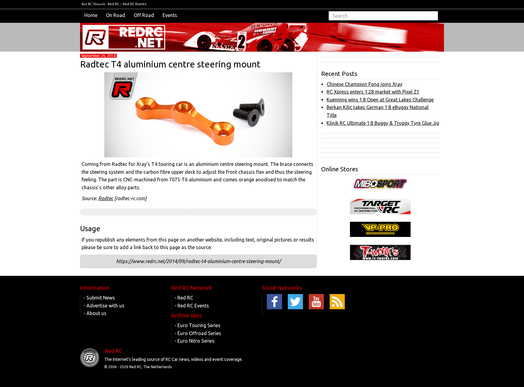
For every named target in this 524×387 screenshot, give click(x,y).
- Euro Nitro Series (194, 341)
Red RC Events (134, 4)
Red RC (113, 4)
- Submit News (99, 297)
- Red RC (183, 297)
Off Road (144, 15)
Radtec (105, 198)
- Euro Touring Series (197, 325)
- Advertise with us (103, 305)
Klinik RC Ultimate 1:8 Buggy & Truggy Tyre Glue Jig (383, 123)
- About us (94, 313)
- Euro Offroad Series (197, 333)
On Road (115, 15)
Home (90, 15)
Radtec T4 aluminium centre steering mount (170, 64)
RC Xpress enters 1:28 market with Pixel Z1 (373, 91)
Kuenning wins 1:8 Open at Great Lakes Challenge (380, 99)
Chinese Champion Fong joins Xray (364, 84)
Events (170, 15)
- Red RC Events (191, 305)
